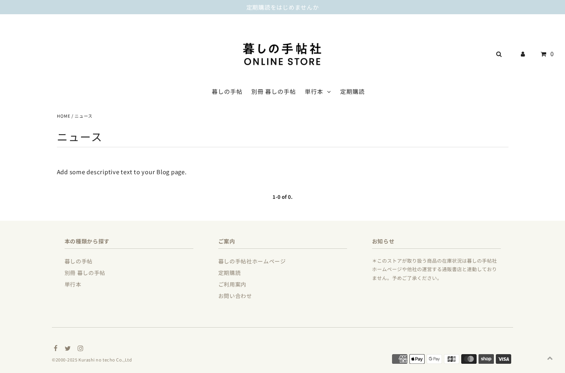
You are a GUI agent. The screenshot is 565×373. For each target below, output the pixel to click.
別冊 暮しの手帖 (85, 272)
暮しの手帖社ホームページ (252, 261)
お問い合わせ (235, 296)
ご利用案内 (232, 284)
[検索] (497, 54)
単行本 (314, 91)
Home (63, 116)
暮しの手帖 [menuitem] (227, 91)
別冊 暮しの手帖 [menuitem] (273, 91)
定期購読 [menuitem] (352, 91)
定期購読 (229, 272)
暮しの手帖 (79, 261)
